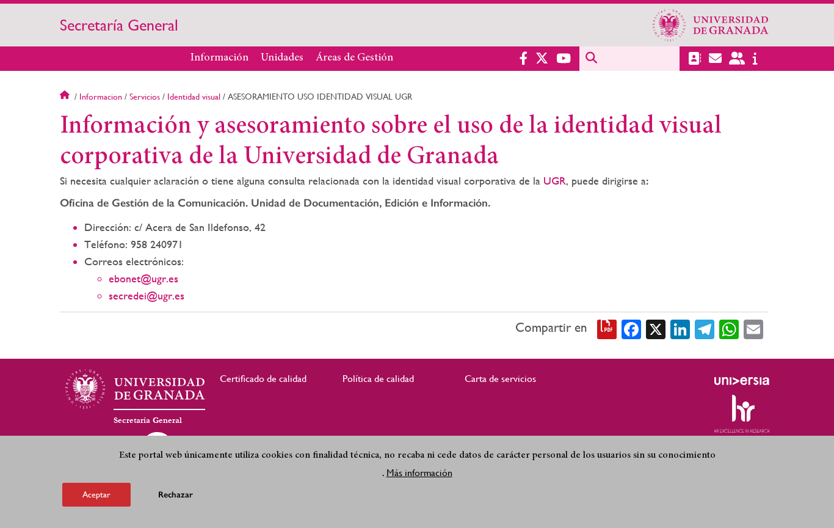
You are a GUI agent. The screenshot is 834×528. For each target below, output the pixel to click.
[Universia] (741, 380)
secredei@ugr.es (146, 295)
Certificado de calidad (263, 378)
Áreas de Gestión (354, 58)
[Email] (753, 328)
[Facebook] (631, 328)
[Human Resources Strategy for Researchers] (741, 414)
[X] (655, 328)
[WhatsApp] (729, 328)
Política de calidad (378, 378)
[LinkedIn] (680, 328)
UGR (554, 180)
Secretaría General (119, 25)
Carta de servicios (500, 378)
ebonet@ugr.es (143, 278)
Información (219, 58)
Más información (419, 472)
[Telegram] (704, 328)
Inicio (66, 96)
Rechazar (175, 494)
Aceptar (96, 494)
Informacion (100, 96)
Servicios (144, 96)
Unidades (282, 58)
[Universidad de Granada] (710, 25)
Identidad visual (193, 96)
